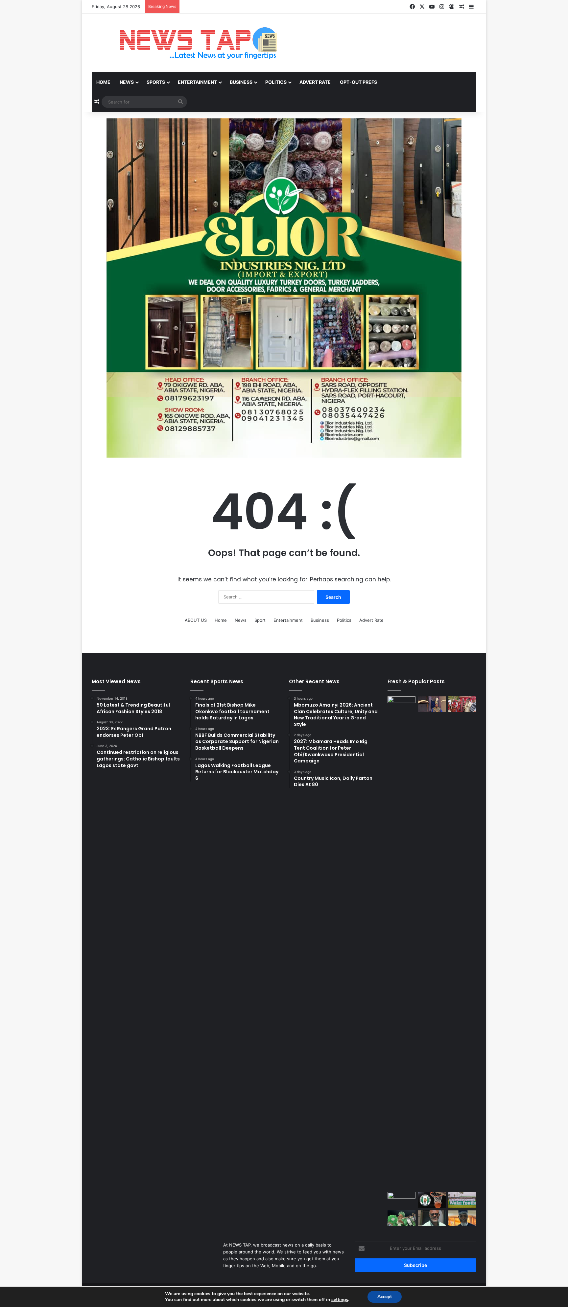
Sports (156, 82)
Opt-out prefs (358, 82)
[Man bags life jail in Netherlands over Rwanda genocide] (401, 942)
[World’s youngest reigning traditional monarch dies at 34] (432, 704)
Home (103, 82)
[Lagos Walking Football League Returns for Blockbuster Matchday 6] (462, 1200)
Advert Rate (315, 82)
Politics (276, 82)
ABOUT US (196, 620)
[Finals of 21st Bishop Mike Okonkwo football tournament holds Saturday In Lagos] (401, 1200)
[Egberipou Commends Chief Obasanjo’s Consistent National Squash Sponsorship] (462, 1218)
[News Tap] (190, 43)
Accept (384, 1297)
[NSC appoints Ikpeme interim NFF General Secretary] (432, 1218)
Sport (260, 620)
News (127, 82)
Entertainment (197, 82)
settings (339, 1300)
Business (241, 82)
